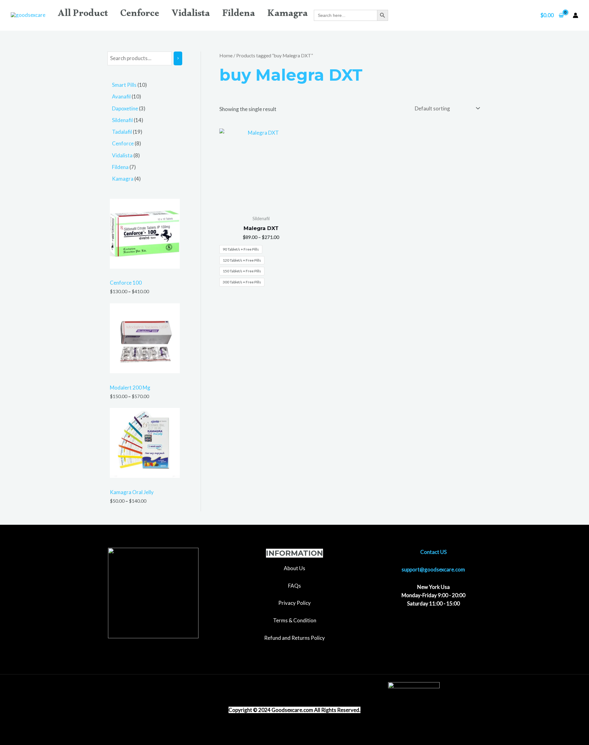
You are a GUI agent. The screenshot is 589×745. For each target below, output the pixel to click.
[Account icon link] (575, 15)
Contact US (433, 552)
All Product (83, 15)
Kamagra (287, 15)
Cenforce (139, 15)
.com (307, 710)
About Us (294, 568)
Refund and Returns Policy (294, 638)
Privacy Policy (294, 603)
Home (226, 55)
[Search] (178, 58)
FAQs (294, 585)
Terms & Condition (294, 620)
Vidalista (190, 15)
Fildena (238, 15)
